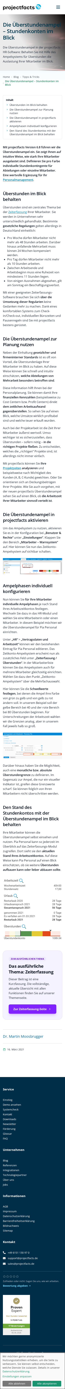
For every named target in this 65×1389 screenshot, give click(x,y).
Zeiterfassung (17, 212)
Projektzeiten (12, 468)
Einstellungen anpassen (17, 1376)
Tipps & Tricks (30, 77)
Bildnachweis (11, 1225)
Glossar (7, 1133)
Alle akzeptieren (47, 1383)
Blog (16, 77)
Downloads (9, 1119)
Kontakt (7, 1114)
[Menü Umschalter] (58, 7)
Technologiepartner (15, 1175)
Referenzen (10, 1165)
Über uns (8, 1179)
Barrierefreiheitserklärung (19, 1221)
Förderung (9, 1129)
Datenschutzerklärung (16, 1216)
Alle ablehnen (16, 1383)
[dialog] (32, 1371)
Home (6, 77)
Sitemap (8, 1230)
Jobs (5, 1184)
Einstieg (7, 1100)
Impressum (10, 1211)
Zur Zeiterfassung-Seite (30, 1009)
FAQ (5, 1138)
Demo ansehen (12, 1104)
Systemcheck (10, 1109)
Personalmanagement (18, 180)
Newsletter (9, 1124)
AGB (5, 1206)
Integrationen (11, 1170)
